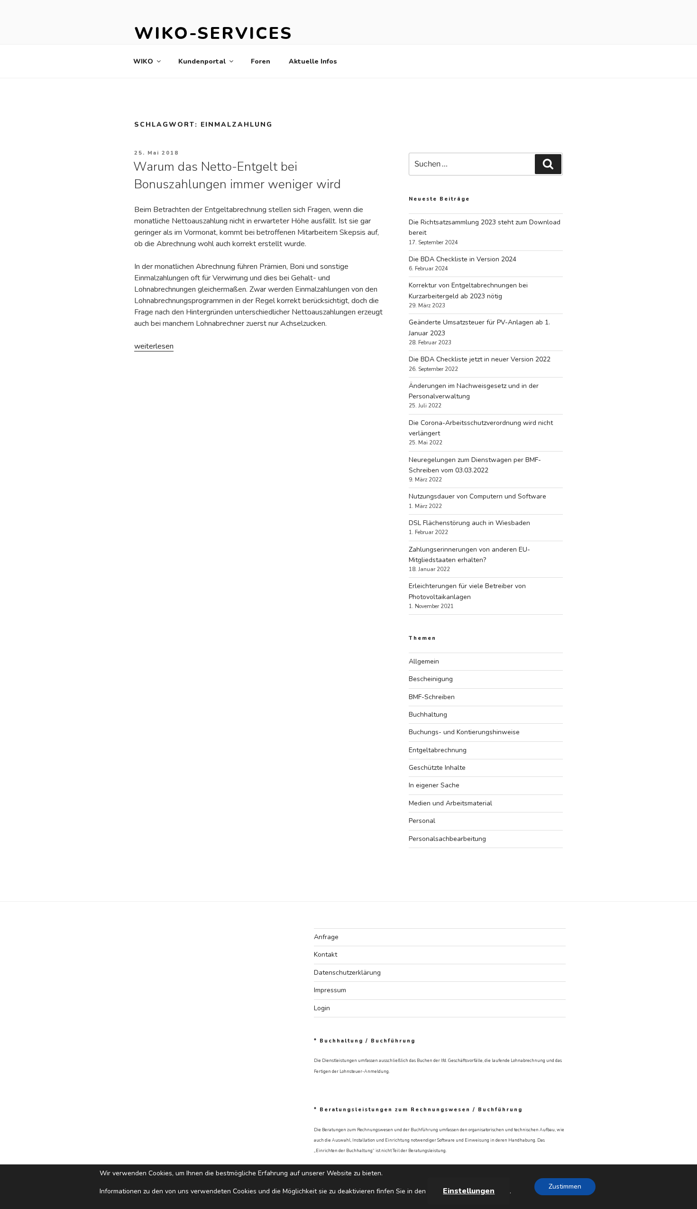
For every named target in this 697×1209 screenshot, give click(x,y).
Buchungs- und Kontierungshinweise (464, 732)
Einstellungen (469, 1191)
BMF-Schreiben (432, 696)
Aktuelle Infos (313, 61)
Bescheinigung (431, 678)
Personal (422, 820)
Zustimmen (565, 1186)
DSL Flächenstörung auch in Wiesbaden (469, 522)
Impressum (330, 990)
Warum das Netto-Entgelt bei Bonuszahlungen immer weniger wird (237, 175)
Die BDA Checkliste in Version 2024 (462, 259)
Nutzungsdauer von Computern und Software (477, 496)
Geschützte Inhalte (437, 767)
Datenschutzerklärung (347, 972)
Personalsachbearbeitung (447, 838)
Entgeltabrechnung (438, 750)
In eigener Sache (434, 785)
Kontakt (325, 954)
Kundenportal (202, 61)
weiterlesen (154, 346)
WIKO (143, 61)
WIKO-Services (213, 33)
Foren (260, 61)
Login (322, 1008)
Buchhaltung (428, 714)
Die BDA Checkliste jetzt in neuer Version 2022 (479, 359)
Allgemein (424, 661)
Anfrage (326, 936)
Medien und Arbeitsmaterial (450, 803)
